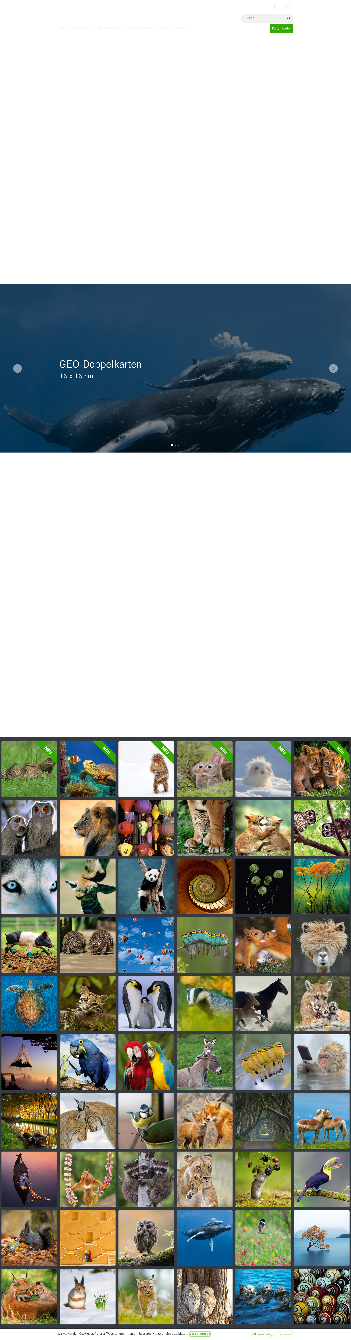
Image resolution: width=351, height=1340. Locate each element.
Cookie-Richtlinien (200, 1333)
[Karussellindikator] (172, 445)
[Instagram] (287, 6)
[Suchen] (288, 18)
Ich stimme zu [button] (283, 1334)
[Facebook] (275, 6)
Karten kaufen (281, 28)
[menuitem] (65, 28)
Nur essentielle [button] (262, 1334)
